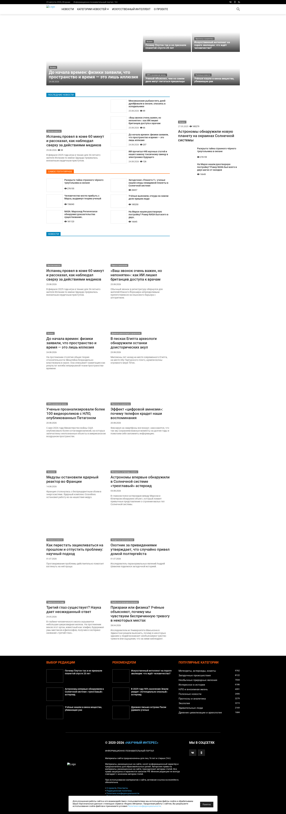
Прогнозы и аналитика (204, 39)
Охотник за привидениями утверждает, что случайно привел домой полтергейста (140, 549)
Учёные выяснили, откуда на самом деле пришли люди (148, 197)
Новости (68, 9)
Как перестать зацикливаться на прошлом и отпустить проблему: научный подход (74, 549)
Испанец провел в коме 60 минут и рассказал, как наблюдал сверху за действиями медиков (75, 140)
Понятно (207, 804)
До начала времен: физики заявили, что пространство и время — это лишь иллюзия (93, 74)
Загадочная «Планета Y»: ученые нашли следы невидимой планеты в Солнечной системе (148, 183)
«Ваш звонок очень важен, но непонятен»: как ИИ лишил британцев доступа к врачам (145, 120)
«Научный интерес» (141, 743)
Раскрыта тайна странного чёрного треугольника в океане (83, 181)
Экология (51, 472)
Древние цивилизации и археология (126, 333)
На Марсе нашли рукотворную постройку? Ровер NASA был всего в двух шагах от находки (217, 167)
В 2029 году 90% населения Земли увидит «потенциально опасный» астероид (149, 692)
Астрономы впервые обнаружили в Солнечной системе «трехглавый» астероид (140, 481)
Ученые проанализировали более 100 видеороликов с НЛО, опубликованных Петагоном (75, 413)
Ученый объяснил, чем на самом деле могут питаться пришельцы (165, 80)
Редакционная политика (119, 790)
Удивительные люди (56, 602)
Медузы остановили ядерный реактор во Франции (72, 479)
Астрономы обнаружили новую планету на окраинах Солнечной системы (206, 135)
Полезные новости (202, 75)
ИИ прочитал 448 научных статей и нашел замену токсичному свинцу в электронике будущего (148, 154)
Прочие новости (54, 131)
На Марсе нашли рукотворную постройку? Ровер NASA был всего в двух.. (148, 214)
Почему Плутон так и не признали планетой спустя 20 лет (165, 46)
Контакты (123, 788)
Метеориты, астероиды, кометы (124, 472)
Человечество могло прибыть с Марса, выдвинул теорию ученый (82, 197)
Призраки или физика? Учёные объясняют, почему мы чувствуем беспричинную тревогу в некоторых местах (140, 613)
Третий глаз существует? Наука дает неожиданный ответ (73, 609)
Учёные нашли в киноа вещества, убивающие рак (214, 80)
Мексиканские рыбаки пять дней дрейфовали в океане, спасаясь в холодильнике (147, 103)
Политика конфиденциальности (122, 793)
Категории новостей (91, 9)
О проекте (161, 9)
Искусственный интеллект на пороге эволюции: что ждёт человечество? (212, 45)
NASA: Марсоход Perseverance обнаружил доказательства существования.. (80, 214)
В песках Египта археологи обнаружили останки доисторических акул (134, 342)
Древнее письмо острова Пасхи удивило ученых (148, 708)
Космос (53, 67)
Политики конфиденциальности (144, 806)
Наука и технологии (119, 265)
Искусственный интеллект (131, 9)
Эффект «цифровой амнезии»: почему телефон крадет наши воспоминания (137, 413)
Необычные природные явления (125, 602)
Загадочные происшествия (122, 540)
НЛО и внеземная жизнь (156, 75)
